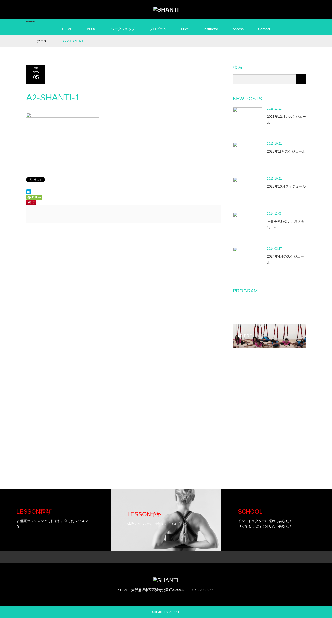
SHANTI (174, 612)
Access (238, 29)
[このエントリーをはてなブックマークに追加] (28, 193)
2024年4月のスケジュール (285, 259)
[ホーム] (27, 37)
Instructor (210, 29)
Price (185, 29)
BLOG (91, 29)
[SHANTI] (166, 10)
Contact (264, 29)
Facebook (284, 8)
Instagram (292, 8)
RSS (301, 8)
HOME (67, 29)
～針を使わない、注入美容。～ (285, 224)
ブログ (42, 41)
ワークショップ (123, 29)
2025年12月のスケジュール (286, 120)
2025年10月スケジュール (286, 186)
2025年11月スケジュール (286, 151)
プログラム (157, 29)
